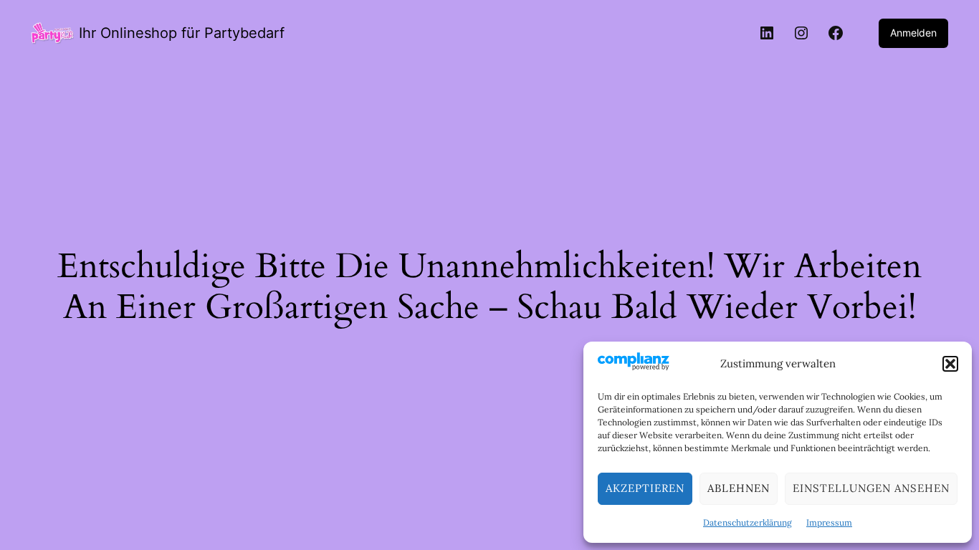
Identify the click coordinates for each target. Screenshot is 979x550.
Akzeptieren (645, 488)
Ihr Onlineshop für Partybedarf (182, 33)
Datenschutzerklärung (747, 522)
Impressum (829, 522)
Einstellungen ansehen (871, 488)
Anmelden (913, 32)
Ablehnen (738, 488)
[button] (950, 364)
